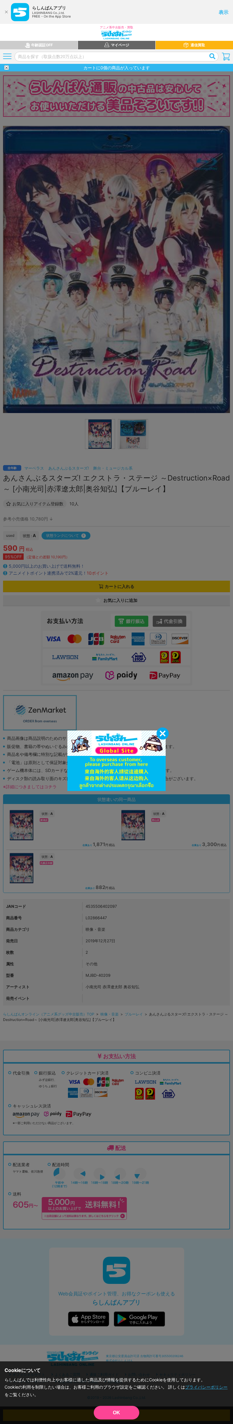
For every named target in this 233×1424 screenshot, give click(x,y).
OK (116, 1412)
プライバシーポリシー (206, 1387)
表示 (223, 12)
